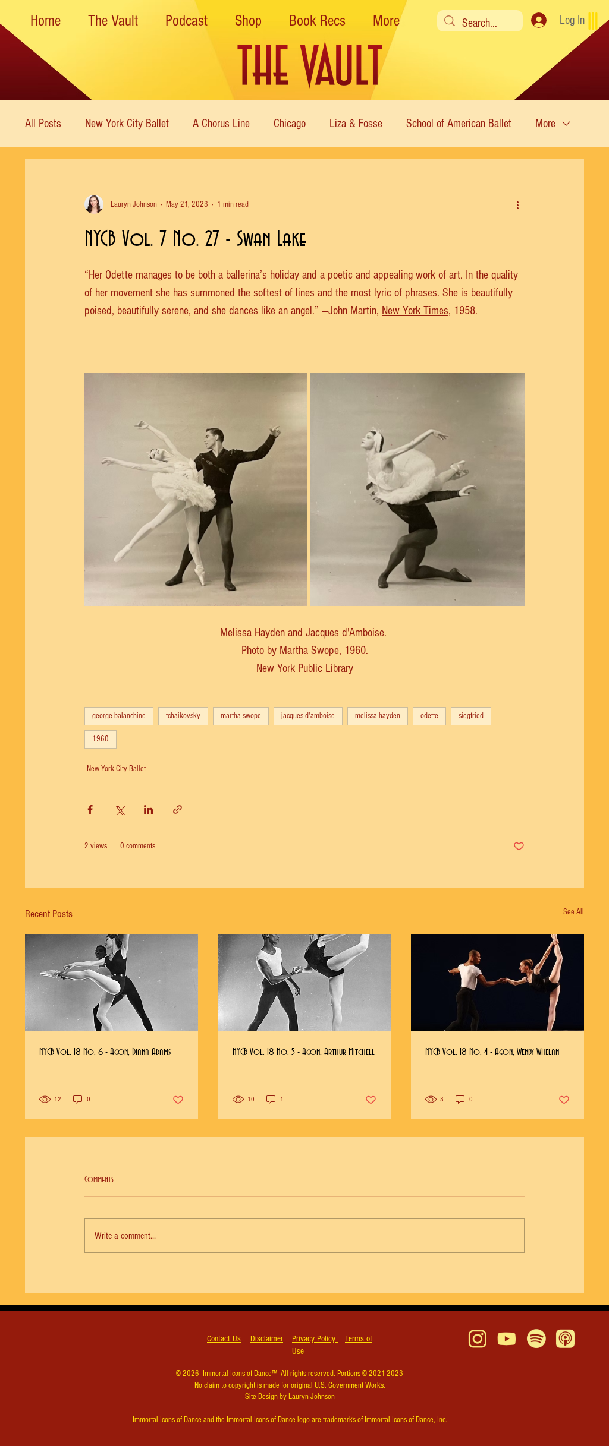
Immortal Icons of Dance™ (240, 1373)
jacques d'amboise (308, 716)
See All (573, 912)
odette (429, 716)
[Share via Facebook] (90, 809)
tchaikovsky (183, 716)
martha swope (241, 716)
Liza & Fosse (355, 123)
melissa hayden (377, 716)
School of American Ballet (458, 123)
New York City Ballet (127, 123)
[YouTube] (507, 1338)
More (545, 123)
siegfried (471, 716)
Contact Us (224, 1339)
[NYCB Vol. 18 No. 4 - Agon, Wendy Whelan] (497, 982)
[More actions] (517, 204)
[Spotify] (536, 1338)
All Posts (43, 123)
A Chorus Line (221, 123)
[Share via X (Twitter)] (119, 809)
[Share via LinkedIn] (148, 809)
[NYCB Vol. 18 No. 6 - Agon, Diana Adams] (111, 982)
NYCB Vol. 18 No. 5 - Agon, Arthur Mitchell (304, 1052)
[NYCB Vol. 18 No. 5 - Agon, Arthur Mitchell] (304, 982)
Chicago (290, 123)
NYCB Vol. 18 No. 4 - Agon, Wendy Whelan (492, 1052)
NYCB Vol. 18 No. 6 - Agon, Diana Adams (105, 1052)
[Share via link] (177, 809)
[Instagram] (477, 1338)
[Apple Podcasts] (565, 1338)
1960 (100, 739)
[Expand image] (195, 489)
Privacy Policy (315, 1339)
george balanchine (119, 716)
